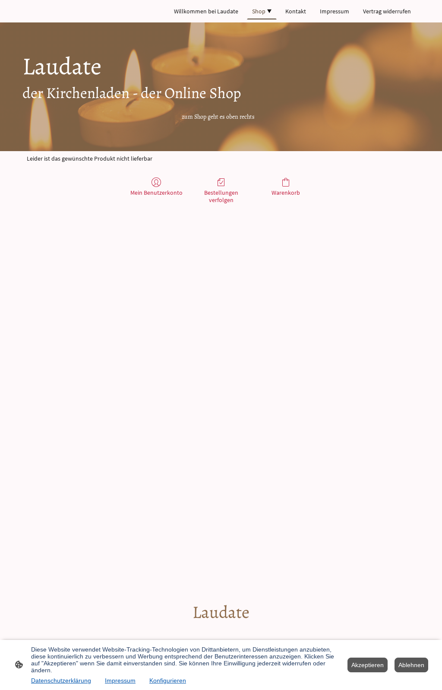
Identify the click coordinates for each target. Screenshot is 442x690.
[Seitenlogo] (221, 631)
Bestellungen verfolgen (221, 196)
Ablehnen (411, 665)
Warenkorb (286, 192)
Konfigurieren (167, 680)
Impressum (120, 680)
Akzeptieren (367, 665)
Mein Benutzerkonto (156, 192)
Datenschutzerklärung (61, 680)
